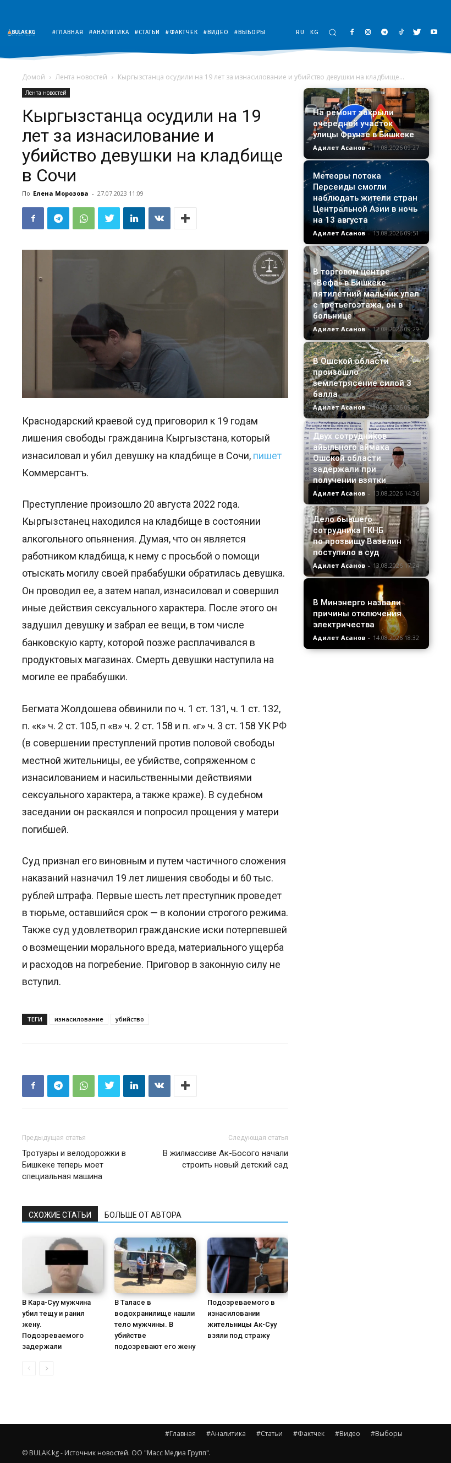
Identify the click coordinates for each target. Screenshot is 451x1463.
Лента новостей (81, 77)
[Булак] (24, 32)
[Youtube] (433, 32)
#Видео (347, 1433)
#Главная (180, 1433)
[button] (332, 32)
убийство (130, 1019)
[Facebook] (351, 32)
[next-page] (46, 1368)
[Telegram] (384, 32)
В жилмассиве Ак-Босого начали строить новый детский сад (225, 1159)
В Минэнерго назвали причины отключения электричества (357, 614)
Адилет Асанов (339, 147)
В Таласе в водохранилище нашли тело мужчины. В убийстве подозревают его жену (154, 1324)
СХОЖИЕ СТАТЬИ (60, 1215)
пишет (267, 455)
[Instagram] (368, 32)
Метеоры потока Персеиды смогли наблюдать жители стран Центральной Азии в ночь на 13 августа (365, 198)
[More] (185, 218)
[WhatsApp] (84, 218)
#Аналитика (226, 1433)
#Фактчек (308, 1433)
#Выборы (387, 1433)
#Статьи (269, 1433)
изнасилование (78, 1019)
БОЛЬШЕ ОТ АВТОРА (143, 1215)
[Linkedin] (134, 218)
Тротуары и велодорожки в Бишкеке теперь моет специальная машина (74, 1164)
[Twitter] (417, 32)
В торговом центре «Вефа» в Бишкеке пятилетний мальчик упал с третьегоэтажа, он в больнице (366, 294)
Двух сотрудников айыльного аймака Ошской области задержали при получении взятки (351, 458)
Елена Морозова (61, 193)
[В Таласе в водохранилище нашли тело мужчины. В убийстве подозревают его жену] (154, 1265)
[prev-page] (29, 1368)
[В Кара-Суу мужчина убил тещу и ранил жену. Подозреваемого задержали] (62, 1265)
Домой (33, 77)
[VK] (159, 218)
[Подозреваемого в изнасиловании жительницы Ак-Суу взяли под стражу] (247, 1265)
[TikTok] (401, 32)
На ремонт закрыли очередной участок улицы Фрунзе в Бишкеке (363, 123)
